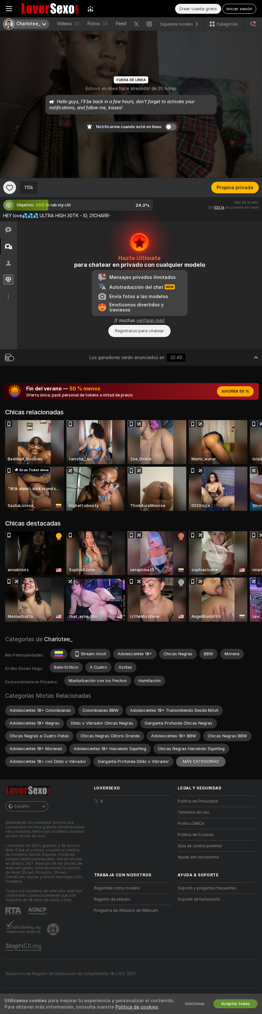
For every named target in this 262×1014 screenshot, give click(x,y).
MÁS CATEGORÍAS (201, 761)
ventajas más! (150, 320)
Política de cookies (136, 1007)
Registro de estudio (112, 899)
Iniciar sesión (239, 8)
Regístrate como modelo (117, 888)
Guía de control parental (200, 846)
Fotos (97, 24)
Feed (121, 24)
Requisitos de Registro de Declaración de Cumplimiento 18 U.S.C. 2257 (70, 974)
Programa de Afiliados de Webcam (126, 910)
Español (21, 806)
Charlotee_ (58, 639)
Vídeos (68, 24)
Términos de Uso (194, 812)
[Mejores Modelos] (90, 8)
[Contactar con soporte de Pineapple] (53, 929)
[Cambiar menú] (9, 8)
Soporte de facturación (199, 899)
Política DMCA (191, 823)
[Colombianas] (58, 654)
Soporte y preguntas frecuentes (207, 888)
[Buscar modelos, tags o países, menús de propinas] (253, 24)
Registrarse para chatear (139, 330)
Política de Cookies (196, 835)
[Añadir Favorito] (9, 187)
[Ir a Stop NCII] (24, 947)
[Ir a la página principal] (50, 8)
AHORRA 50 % (235, 391)
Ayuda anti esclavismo (198, 857)
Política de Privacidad (198, 801)
